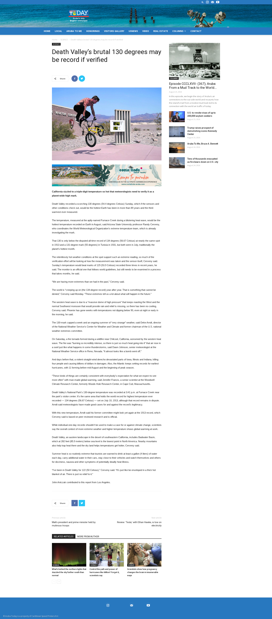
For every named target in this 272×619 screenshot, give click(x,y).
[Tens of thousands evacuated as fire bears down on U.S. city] (177, 162)
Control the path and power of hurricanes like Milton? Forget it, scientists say (104, 572)
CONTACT (195, 31)
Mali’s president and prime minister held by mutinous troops (74, 524)
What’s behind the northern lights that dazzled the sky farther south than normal (69, 572)
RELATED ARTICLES (64, 536)
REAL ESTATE (160, 31)
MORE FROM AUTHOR (88, 536)
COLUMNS (177, 31)
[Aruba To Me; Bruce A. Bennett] (177, 147)
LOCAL (58, 31)
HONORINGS (93, 31)
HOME (47, 31)
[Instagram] (207, 2)
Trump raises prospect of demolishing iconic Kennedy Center (202, 131)
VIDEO (145, 31)
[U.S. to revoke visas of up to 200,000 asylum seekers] (177, 116)
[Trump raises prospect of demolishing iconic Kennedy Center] (177, 131)
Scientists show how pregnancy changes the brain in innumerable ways (142, 572)
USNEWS (133, 31)
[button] (202, 2)
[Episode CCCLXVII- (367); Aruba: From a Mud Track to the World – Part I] (194, 61)
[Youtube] (217, 2)
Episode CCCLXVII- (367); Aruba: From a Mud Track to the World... (193, 86)
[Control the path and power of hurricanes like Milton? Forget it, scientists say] (107, 555)
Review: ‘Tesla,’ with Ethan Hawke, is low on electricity (139, 524)
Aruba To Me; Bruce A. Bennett (202, 143)
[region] (107, 175)
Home (54, 39)
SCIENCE (64, 39)
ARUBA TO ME (74, 31)
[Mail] (212, 2)
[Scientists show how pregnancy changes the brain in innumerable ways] (144, 555)
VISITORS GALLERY (114, 31)
